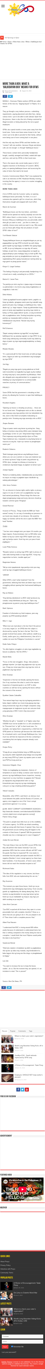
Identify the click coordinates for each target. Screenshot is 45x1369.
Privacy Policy (5, 1265)
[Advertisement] (22, 25)
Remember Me (18, 1347)
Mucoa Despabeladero (11, 91)
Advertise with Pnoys (7, 1269)
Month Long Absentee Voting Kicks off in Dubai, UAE (22, 38)
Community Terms (6, 1273)
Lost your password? (9, 1352)
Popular (12, 1031)
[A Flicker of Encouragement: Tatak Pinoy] (6, 1286)
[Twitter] (22, 1089)
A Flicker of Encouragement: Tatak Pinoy (29, 1065)
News (10, 42)
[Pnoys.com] (22, 9)
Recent (4, 1031)
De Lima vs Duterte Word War (25, 1293)
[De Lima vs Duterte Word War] (6, 1296)
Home (4, 42)
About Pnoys (4, 1261)
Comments (22, 1031)
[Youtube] (27, 1089)
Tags (30, 1031)
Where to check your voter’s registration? (29, 1036)
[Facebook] (18, 1089)
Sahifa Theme (6, 1362)
